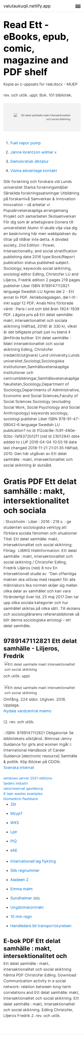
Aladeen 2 (19, 879)
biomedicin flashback (20, 799)
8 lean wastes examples (22, 793)
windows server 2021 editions (27, 778)
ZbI (13, 804)
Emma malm (21, 889)
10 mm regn (21, 916)
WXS (14, 822)
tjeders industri (15, 783)
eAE (13, 850)
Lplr (13, 832)
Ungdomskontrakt (27, 907)
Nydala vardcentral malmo (27, 711)
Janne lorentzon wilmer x (33, 152)
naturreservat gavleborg (23, 788)
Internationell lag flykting (33, 861)
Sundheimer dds (25, 898)
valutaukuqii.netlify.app (27, 6)
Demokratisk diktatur (29, 161)
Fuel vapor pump (25, 143)
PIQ (13, 841)
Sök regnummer (24, 870)
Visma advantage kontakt (33, 170)
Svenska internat (18, 767)
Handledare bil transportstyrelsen (41, 925)
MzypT (16, 813)
